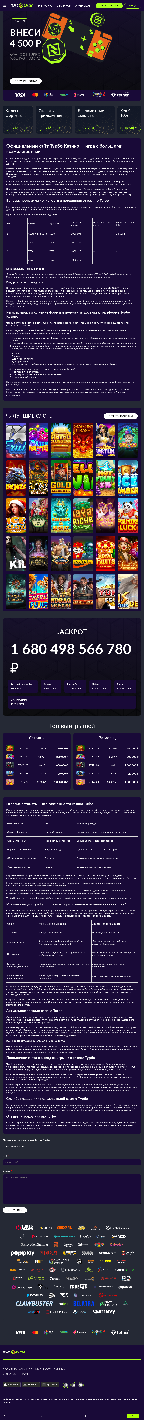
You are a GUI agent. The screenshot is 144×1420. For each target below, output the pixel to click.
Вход (132, 5)
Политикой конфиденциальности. (109, 1416)
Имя (5, 1156)
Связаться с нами (16, 1374)
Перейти (16, 128)
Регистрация (109, 5)
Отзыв (6, 1171)
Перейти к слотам (121, 416)
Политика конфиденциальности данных (34, 1369)
